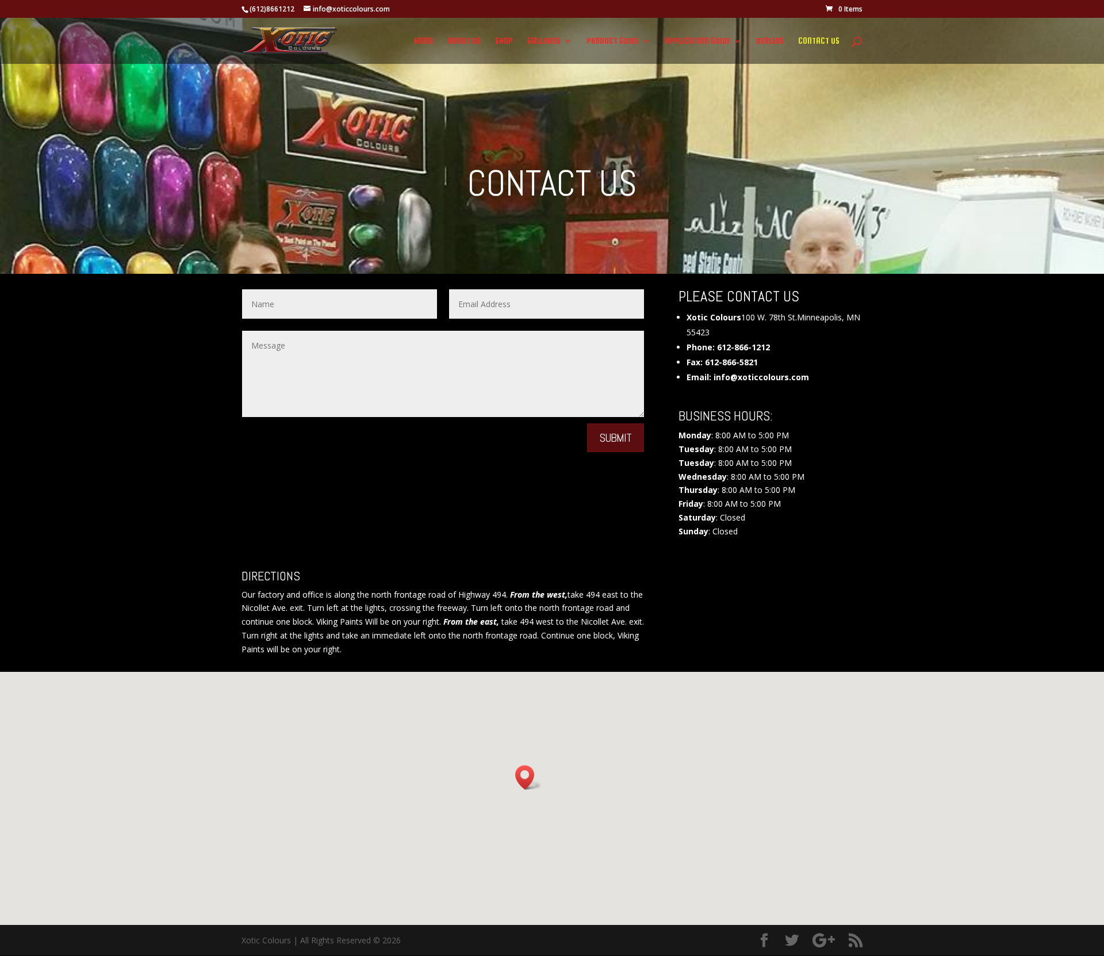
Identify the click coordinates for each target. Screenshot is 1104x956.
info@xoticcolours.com (761, 377)
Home (424, 41)
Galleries (544, 41)
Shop (504, 41)
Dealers (770, 41)
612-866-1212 (743, 347)
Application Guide (697, 41)
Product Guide (612, 41)
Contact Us (818, 41)
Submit (615, 437)
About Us (464, 41)
